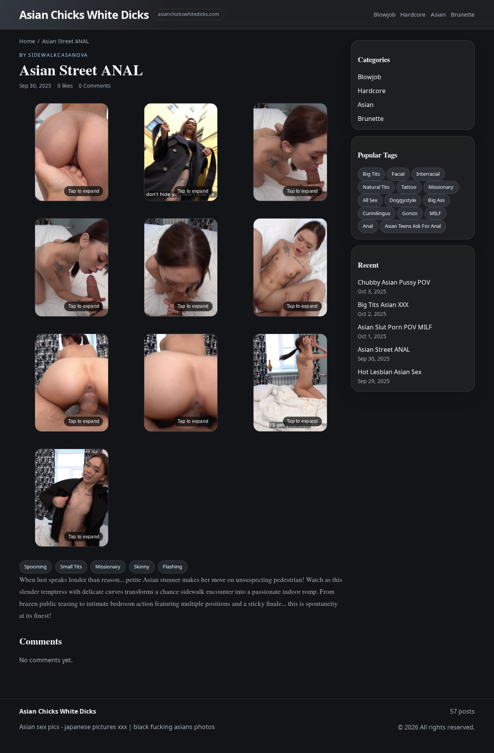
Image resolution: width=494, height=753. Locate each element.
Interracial (428, 173)
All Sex (370, 200)
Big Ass (436, 200)
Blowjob (385, 14)
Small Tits (71, 566)
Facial (398, 173)
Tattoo (408, 186)
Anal (368, 225)
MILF (435, 213)
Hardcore (413, 14)
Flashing (172, 566)
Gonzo (410, 213)
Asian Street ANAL (384, 349)
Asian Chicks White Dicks (84, 14)
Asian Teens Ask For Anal (413, 225)
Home (27, 41)
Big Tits (371, 173)
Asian (438, 14)
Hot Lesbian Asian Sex (389, 372)
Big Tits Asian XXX (383, 304)
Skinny (141, 566)
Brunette (463, 14)
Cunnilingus (376, 213)
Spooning (35, 566)
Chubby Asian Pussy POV (394, 282)
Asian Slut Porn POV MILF (395, 327)
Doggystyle (402, 200)
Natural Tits (376, 186)
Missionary (107, 566)
